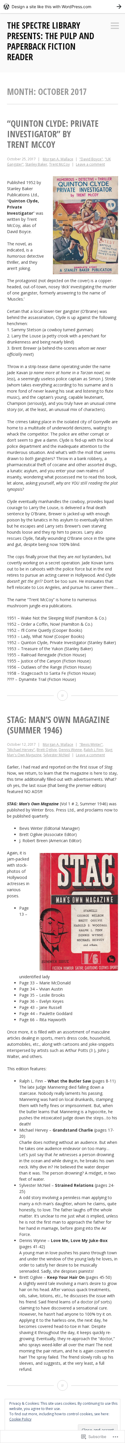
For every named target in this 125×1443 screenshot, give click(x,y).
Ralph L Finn (93, 749)
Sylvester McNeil (56, 754)
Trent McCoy (59, 164)
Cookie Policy (20, 1419)
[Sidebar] (115, 26)
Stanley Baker (36, 164)
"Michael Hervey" (21, 749)
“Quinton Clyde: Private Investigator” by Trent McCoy (53, 133)
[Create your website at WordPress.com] (62, 6)
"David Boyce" (91, 159)
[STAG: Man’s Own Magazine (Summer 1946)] (62, 1385)
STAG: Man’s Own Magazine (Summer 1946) (58, 725)
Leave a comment (90, 164)
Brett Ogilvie (47, 749)
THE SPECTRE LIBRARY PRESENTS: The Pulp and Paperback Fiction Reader (50, 41)
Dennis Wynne (70, 749)
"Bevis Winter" (91, 744)
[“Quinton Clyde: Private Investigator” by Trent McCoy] (62, 695)
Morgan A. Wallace (58, 159)
